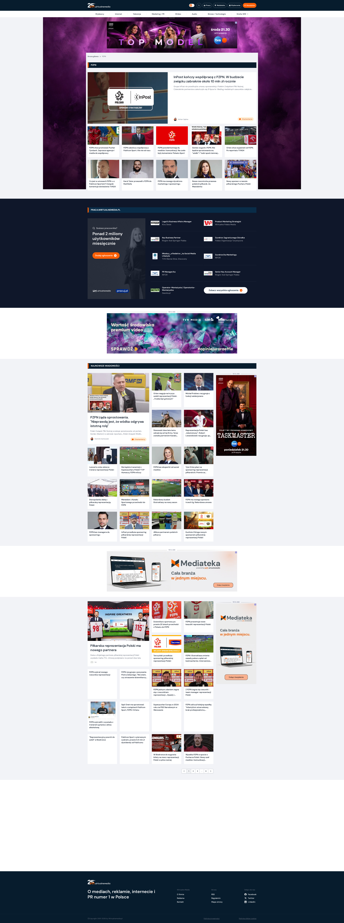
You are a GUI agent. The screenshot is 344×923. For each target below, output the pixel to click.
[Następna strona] (210, 771)
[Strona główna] (99, 5)
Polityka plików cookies (247, 918)
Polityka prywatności (212, 918)
